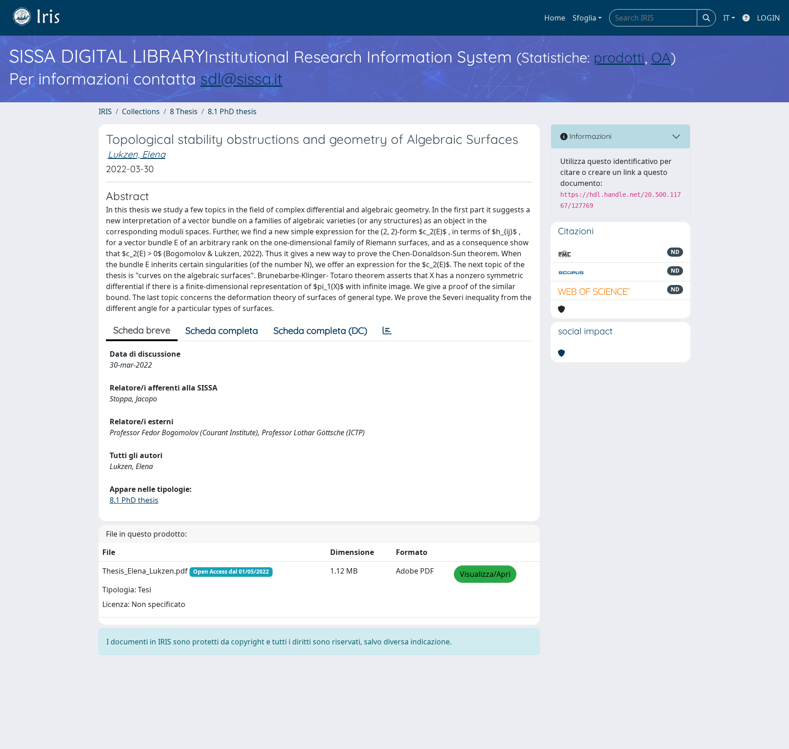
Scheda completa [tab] (221, 330)
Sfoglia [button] (584, 18)
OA (661, 57)
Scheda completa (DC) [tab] (320, 330)
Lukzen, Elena (136, 154)
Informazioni (589, 136)
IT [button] (726, 18)
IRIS (105, 111)
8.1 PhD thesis (232, 111)
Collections (141, 111)
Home (554, 18)
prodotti (619, 57)
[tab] (387, 330)
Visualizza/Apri (485, 574)
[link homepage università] (42, 17)
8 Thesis (184, 111)
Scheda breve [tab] (141, 330)
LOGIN (768, 18)
